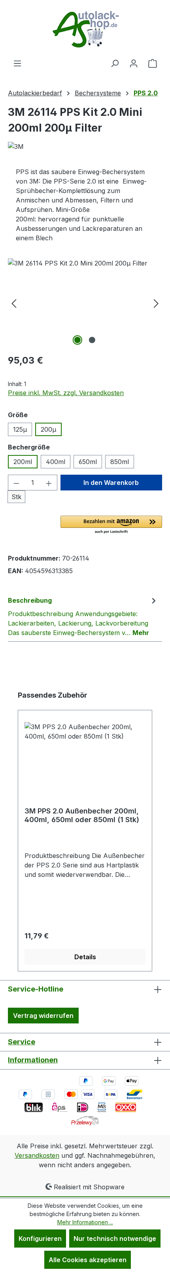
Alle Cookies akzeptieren (88, 1260)
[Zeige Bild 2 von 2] (92, 340)
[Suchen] (114, 63)
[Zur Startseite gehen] (85, 29)
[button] (111, 525)
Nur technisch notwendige (115, 1238)
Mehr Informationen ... (85, 1222)
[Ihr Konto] (133, 63)
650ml (88, 462)
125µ (20, 429)
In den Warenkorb (111, 483)
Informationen (33, 1060)
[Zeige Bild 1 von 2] (77, 340)
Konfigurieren (40, 1238)
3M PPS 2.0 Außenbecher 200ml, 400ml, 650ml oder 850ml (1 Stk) (82, 815)
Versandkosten (37, 1155)
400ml (55, 462)
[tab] (83, 616)
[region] (85, 302)
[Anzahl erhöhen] (49, 482)
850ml (119, 462)
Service (21, 1042)
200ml (22, 462)
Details (85, 957)
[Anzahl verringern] (16, 482)
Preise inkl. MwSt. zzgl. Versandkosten (66, 393)
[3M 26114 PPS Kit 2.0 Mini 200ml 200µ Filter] (85, 302)
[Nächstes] (156, 303)
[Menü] (17, 63)
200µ (48, 429)
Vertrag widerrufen (43, 1015)
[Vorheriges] (14, 303)
